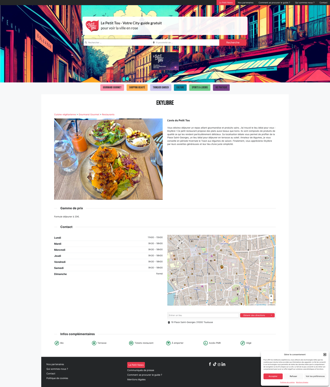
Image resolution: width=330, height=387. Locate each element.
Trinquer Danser (161, 87)
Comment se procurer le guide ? (274, 2)
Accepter (273, 376)
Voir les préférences (315, 376)
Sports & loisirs (200, 87)
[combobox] (117, 42)
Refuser (293, 376)
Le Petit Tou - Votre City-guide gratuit (131, 23)
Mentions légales (302, 382)
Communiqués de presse (140, 370)
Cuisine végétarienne (65, 114)
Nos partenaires (245, 2)
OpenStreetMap (261, 305)
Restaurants (108, 114)
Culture (180, 87)
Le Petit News (226, 2)
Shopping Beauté (137, 87)
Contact (323, 2)
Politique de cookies (287, 382)
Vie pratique (221, 87)
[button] (325, 354)
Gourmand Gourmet (112, 87)
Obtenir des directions (254, 315)
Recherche (233, 42)
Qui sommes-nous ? (304, 2)
